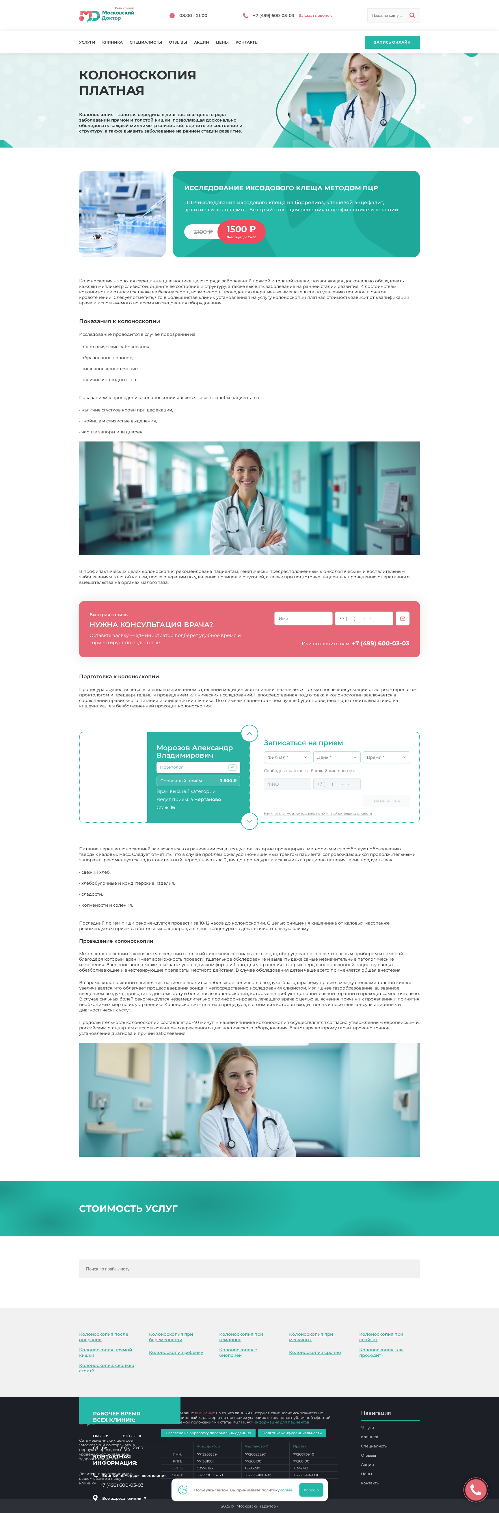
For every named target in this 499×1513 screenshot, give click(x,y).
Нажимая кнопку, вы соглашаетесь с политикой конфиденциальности (318, 813)
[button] (232, 767)
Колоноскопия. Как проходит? (381, 1352)
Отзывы (178, 42)
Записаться (387, 801)
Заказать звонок (315, 15)
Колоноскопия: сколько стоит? (106, 1368)
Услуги (87, 42)
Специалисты (146, 42)
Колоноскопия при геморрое (241, 1336)
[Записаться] (402, 618)
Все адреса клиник (124, 1498)
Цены (222, 42)
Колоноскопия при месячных (311, 1336)
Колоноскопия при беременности (171, 1336)
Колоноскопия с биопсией (238, 1352)
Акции (201, 42)
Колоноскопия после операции (103, 1336)
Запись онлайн (392, 42)
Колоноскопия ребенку (176, 1352)
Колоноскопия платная (213, 1033)
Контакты (247, 42)
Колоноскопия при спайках (381, 1336)
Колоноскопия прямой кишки (105, 1352)
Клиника (112, 42)
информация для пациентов (281, 1422)
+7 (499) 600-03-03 (380, 643)
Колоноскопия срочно (315, 1352)
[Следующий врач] (249, 821)
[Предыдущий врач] (249, 733)
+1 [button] (232, 767)
